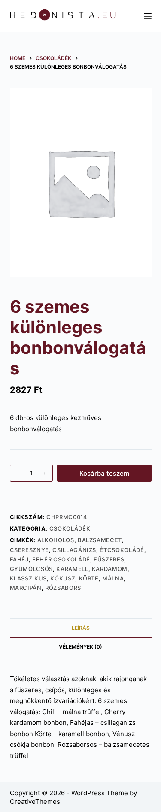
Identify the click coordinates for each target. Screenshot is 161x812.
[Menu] (148, 16)
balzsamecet (100, 540)
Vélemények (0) (80, 646)
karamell (72, 568)
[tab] (81, 627)
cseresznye (29, 549)
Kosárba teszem (104, 473)
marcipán (26, 587)
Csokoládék (70, 528)
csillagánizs (74, 549)
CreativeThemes (35, 801)
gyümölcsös (31, 568)
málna (113, 578)
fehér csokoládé (61, 559)
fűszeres (109, 559)
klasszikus (28, 578)
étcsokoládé (122, 549)
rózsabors (63, 587)
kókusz (62, 578)
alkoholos (55, 540)
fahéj (19, 559)
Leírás (81, 628)
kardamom (110, 568)
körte (89, 578)
